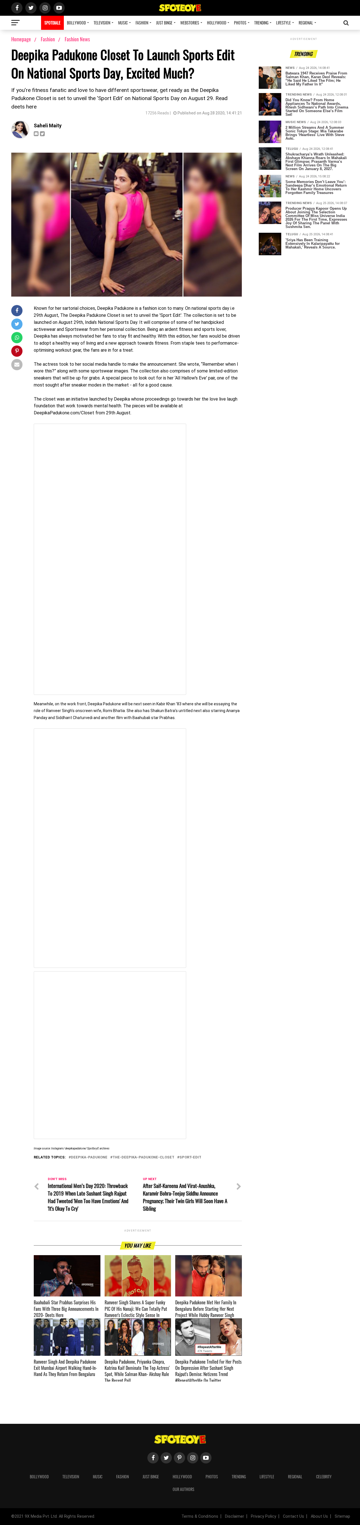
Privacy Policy (263, 1516)
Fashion (142, 23)
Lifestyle (283, 23)
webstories (189, 23)
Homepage (21, 39)
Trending (261, 23)
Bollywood (76, 23)
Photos (240, 23)
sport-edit (190, 1157)
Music (123, 23)
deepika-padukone (89, 1157)
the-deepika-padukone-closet (143, 1157)
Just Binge (164, 23)
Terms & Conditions (199, 1516)
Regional (306, 23)
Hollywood (216, 23)
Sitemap (342, 1516)
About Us (319, 1516)
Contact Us (293, 1516)
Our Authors (183, 1489)
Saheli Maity (48, 125)
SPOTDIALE (52, 23)
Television (102, 23)
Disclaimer (234, 1516)
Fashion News (77, 39)
